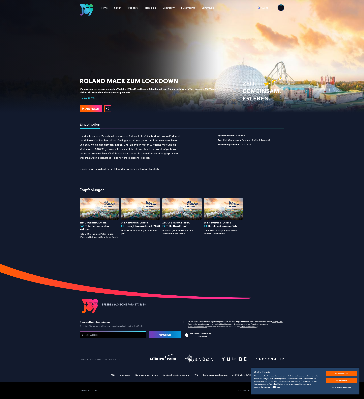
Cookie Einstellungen (242, 374)
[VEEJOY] (87, 10)
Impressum (125, 374)
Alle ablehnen (341, 380)
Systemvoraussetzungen (215, 374)
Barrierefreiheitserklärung (176, 374)
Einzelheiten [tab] (90, 124)
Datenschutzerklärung (249, 327)
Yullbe (234, 359)
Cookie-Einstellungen (341, 387)
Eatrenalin (270, 359)
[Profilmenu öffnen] (281, 7)
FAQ (196, 374)
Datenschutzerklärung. (270, 387)
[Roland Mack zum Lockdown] (107, 108)
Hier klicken (202, 336)
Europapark (163, 359)
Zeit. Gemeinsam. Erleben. (236, 139)
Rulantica (199, 359)
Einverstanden (341, 373)
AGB (113, 374)
